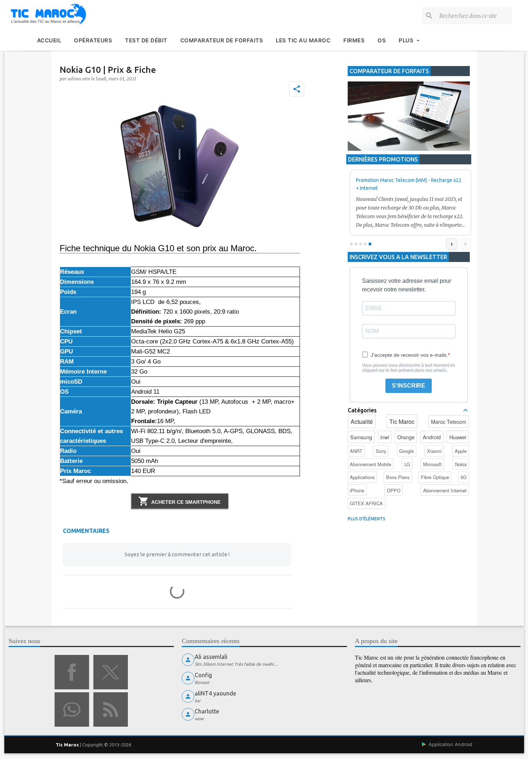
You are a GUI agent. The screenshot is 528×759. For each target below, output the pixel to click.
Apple (461, 451)
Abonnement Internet (445, 490)
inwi (384, 437)
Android (432, 437)
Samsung (361, 437)
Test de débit (146, 40)
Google (406, 451)
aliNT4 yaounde (215, 693)
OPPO (393, 490)
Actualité (362, 421)
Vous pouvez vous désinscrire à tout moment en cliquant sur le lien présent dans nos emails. (408, 368)
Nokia (461, 464)
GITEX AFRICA (366, 503)
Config (203, 675)
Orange (405, 437)
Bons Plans (397, 477)
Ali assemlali (211, 656)
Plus (406, 40)
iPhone (357, 490)
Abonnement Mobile (370, 464)
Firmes (354, 40)
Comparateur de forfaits (221, 40)
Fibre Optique (435, 477)
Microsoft (432, 464)
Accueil (49, 40)
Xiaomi (434, 451)
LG (407, 464)
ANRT (356, 451)
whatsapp (72, 709)
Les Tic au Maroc (303, 40)
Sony (381, 451)
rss (110, 709)
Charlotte (207, 711)
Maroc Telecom (448, 421)
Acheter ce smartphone (186, 502)
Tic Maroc (401, 421)
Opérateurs (93, 40)
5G (463, 477)
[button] (296, 89)
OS (382, 40)
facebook (72, 672)
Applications (362, 477)
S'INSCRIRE (408, 386)
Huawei (457, 437)
